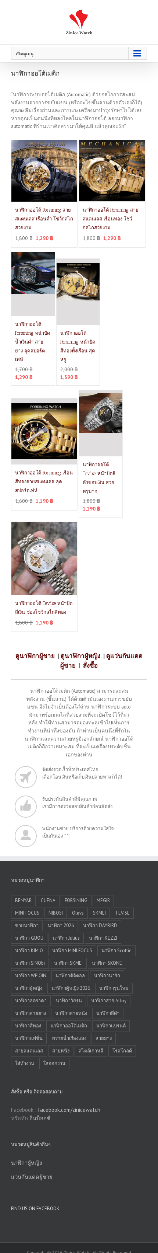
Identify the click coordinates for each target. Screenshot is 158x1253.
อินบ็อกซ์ (39, 1118)
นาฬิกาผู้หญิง (28, 988)
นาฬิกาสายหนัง (71, 1013)
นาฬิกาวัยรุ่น (69, 1001)
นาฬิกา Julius (66, 938)
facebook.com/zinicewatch (69, 1109)
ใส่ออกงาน (54, 1063)
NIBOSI (56, 913)
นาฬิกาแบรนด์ (111, 1026)
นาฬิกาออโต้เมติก (68, 1026)
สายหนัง (60, 1051)
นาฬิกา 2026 (61, 925)
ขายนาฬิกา (27, 925)
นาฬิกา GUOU (29, 938)
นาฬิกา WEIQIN (30, 975)
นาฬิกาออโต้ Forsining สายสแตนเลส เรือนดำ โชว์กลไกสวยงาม (44, 218)
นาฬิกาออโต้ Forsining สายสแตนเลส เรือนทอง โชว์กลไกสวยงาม (111, 218)
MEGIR (103, 900)
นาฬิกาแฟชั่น (29, 1038)
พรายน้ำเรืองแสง (69, 1038)
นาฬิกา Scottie (116, 950)
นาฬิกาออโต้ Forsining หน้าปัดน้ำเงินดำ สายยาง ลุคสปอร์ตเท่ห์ (32, 341)
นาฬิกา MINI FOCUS (72, 950)
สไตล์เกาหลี (91, 1051)
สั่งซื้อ (90, 665)
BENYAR (23, 900)
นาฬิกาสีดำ (107, 1013)
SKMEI (99, 913)
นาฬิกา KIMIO (29, 950)
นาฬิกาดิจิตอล (70, 975)
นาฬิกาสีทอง (28, 1026)
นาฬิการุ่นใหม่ (114, 988)
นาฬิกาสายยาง (30, 1013)
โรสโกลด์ (122, 1051)
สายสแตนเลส (29, 1051)
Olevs (78, 913)
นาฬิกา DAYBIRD (100, 925)
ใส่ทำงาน (24, 1063)
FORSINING (76, 900)
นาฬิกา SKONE (107, 963)
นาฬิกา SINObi (30, 963)
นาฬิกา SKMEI (68, 963)
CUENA (48, 900)
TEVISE (122, 913)
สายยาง (104, 1038)
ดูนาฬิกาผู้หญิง (80, 656)
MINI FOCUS (27, 913)
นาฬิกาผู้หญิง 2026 (70, 988)
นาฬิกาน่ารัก (107, 975)
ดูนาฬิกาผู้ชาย (35, 656)
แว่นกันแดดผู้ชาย (32, 1176)
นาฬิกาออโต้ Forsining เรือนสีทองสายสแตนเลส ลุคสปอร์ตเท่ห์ (44, 481)
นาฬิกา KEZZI (103, 938)
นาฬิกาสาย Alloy (108, 1001)
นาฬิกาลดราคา (31, 1001)
